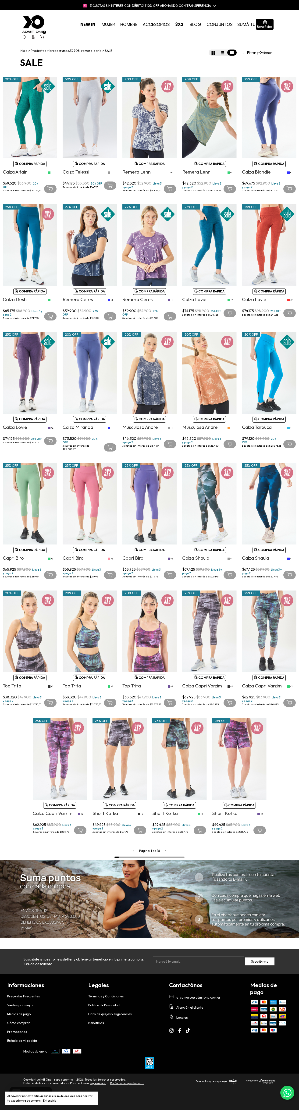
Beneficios (96, 1023)
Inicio (24, 51)
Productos (38, 51)
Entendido (49, 1100)
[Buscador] (24, 37)
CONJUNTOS (219, 24)
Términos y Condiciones (106, 996)
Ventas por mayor (20, 1005)
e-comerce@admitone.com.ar (198, 997)
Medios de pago (19, 1014)
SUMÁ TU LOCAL (253, 24)
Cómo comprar (18, 1023)
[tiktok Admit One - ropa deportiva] (187, 1030)
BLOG (195, 24)
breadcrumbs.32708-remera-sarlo (76, 51)
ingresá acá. (98, 1083)
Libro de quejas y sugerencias (110, 1014)
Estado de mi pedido (22, 1041)
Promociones (17, 1032)
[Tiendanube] (261, 1082)
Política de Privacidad (104, 1005)
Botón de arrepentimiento (127, 1083)
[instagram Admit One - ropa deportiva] (171, 1030)
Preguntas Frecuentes (23, 996)
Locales (182, 1017)
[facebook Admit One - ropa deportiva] (179, 1030)
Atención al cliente (189, 1007)
